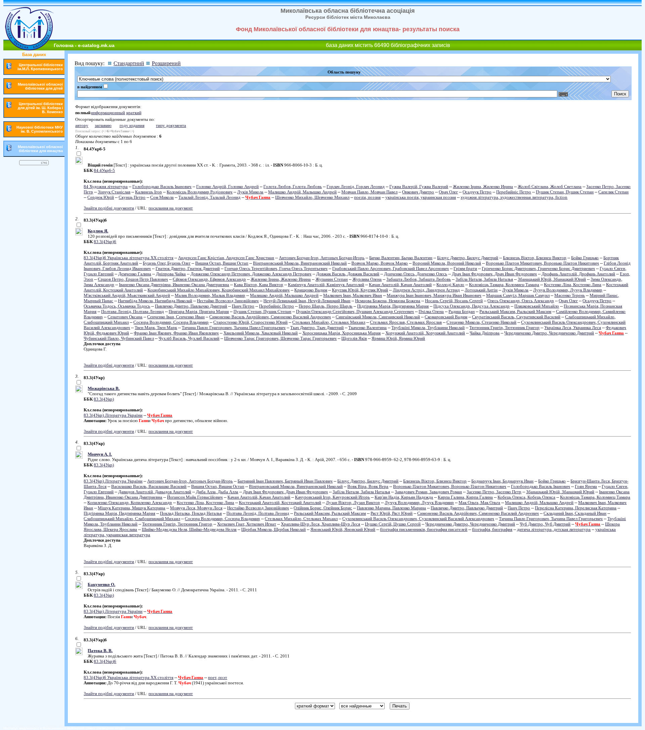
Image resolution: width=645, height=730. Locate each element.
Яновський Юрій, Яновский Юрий (342, 529)
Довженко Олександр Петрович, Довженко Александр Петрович (250, 273)
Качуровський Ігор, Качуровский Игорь (332, 497)
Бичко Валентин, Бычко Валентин (400, 257)
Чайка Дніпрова (485, 332)
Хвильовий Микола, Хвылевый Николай (260, 332)
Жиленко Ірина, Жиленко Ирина (483, 186)
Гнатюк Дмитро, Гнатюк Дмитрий (188, 268)
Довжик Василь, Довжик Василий (347, 273)
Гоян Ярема (586, 486)
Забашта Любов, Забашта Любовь (418, 279)
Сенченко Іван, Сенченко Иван (176, 316)
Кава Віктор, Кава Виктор (258, 284)
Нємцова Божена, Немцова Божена (387, 300)
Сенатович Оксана (125, 316)
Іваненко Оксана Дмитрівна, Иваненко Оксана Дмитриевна (174, 284)
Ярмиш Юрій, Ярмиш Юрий (398, 338)
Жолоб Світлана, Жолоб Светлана (550, 186)
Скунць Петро (132, 197)
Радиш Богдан (461, 311)
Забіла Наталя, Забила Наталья (484, 279)
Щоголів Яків (354, 338)
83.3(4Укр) (104, 399)
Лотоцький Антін (481, 289)
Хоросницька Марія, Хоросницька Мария (341, 332)
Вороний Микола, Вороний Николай (447, 263)
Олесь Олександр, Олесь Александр (520, 300)
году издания (132, 125)
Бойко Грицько (585, 257)
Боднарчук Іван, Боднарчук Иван (502, 481)
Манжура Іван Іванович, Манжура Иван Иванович (434, 295)
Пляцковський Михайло (536, 306)
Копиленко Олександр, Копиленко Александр (129, 502)
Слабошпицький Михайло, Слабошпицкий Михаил (132, 518)
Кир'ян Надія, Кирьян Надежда (404, 497)
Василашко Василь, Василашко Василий (148, 486)
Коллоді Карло (450, 284)
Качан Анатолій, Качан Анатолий (400, 284)
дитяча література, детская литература (554, 529)
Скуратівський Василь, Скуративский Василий (516, 316)
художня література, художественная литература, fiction (514, 197)
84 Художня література (106, 186)
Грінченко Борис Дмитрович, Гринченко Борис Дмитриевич (538, 268)
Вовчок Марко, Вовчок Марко (379, 263)
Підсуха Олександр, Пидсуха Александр (471, 306)
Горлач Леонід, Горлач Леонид (356, 186)
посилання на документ (170, 208)
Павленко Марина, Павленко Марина (391, 507)
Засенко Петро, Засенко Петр (494, 491)
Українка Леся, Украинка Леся (572, 327)
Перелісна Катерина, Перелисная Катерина (575, 507)
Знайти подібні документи (109, 208)
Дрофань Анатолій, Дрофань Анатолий (578, 273)
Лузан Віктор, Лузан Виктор (353, 502)
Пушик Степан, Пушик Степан (565, 191)
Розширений (166, 63)
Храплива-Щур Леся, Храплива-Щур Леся (320, 524)
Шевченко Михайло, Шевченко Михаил (312, 197)
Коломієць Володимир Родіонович (199, 191)
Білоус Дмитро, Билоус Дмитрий (467, 257)
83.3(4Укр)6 (105, 241)
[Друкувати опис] (79, 162)
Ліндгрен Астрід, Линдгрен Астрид (426, 289)
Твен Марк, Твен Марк (156, 327)
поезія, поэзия (367, 197)
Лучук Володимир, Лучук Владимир (567, 289)
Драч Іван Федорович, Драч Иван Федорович (494, 273)
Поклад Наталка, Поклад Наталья (191, 513)
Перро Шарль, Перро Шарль (325, 306)
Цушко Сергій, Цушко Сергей (393, 524)
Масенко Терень (569, 295)
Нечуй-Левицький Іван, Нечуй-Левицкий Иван (306, 300)
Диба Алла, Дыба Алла (217, 491)
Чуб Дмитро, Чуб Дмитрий (545, 524)
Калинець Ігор (148, 191)
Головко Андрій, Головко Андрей (227, 186)
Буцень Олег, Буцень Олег (166, 263)
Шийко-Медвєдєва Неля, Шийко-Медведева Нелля (189, 529)
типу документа (171, 125)
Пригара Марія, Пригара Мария (199, 311)
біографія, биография (492, 529)
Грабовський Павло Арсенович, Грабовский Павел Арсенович (390, 268)
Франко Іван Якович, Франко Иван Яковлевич (176, 332)
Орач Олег (448, 191)
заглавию (103, 125)
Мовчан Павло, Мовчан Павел (369, 191)
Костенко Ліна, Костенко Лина (572, 284)
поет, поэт (217, 677)
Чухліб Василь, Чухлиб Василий (189, 338)
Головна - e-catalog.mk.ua (84, 45)
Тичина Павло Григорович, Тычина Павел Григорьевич (234, 327)
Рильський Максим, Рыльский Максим (515, 311)
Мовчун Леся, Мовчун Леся (196, 507)
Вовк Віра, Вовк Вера (367, 486)
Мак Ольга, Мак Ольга (479, 502)
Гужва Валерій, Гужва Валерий (418, 186)
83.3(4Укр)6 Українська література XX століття (128, 257)
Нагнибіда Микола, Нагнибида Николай (155, 300)
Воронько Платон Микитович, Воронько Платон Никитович (542, 263)
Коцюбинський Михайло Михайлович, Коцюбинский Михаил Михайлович (218, 289)
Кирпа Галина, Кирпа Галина (465, 497)
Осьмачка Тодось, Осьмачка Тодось (117, 306)
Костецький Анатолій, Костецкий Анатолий (280, 502)
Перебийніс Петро (513, 191)
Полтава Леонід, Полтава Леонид (132, 311)
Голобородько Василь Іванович (161, 186)
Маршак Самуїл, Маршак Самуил (518, 295)
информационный (108, 112)
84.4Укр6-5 (104, 170)
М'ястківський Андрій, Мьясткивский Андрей (127, 295)
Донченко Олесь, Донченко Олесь (415, 273)
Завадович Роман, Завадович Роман (428, 491)
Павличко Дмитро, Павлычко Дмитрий (191, 306)
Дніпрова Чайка (171, 273)
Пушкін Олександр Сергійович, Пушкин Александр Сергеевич (355, 311)
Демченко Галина (134, 273)
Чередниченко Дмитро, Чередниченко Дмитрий (549, 332)
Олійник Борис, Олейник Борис (323, 507)
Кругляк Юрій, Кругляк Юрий (360, 289)
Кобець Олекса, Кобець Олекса (526, 497)
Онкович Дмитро (418, 191)
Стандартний (129, 63)
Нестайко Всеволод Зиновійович (228, 300)
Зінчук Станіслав (114, 191)
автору (81, 125)
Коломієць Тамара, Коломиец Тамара (504, 284)
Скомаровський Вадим (446, 316)
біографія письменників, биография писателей (423, 529)
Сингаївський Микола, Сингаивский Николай (378, 316)
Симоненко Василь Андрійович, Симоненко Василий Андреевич (270, 316)
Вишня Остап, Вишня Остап (221, 263)
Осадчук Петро (477, 191)
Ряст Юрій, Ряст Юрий (392, 513)
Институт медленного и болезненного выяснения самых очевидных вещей (64, 728)
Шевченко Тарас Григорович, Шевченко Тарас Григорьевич (280, 338)
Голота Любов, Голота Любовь (292, 186)
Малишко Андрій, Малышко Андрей (302, 191)
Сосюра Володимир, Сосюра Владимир (171, 322)
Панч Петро (243, 306)
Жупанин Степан (331, 279)
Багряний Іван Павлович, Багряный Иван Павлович (285, 481)
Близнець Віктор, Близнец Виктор (534, 257)
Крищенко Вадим (310, 289)
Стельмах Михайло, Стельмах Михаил (328, 322)
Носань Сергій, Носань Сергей (454, 300)
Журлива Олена (367, 279)
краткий (133, 112)
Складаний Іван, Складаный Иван (575, 513)
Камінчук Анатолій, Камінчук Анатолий (326, 284)
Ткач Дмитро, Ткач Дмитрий (317, 327)
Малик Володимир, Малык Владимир (210, 295)
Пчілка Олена (431, 311)
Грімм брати (465, 268)
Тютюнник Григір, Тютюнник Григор (504, 327)
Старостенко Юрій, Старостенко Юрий (250, 322)
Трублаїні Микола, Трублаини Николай (428, 327)
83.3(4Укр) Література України (113, 415)
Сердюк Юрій (100, 197)
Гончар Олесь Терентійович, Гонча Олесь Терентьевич (276, 268)
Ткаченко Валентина (367, 327)
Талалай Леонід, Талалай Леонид (209, 197)
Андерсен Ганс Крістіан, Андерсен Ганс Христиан (226, 257)
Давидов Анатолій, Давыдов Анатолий (154, 491)
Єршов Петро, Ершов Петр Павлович (133, 279)
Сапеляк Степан (613, 191)
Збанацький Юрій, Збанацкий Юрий (552, 279)
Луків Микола (250, 191)
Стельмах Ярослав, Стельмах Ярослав (406, 322)
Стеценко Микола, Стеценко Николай (481, 322)
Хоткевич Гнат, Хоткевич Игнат (246, 524)
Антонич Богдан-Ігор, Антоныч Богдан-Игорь (321, 257)
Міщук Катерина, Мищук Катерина (131, 507)
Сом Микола (162, 197)
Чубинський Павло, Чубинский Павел (119, 338)
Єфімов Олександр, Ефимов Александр (209, 279)
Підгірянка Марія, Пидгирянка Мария (393, 306)
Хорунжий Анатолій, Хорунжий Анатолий (425, 332)
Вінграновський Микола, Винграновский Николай (300, 263)
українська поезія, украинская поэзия (420, 197)
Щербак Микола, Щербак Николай (273, 529)
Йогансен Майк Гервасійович (195, 497)
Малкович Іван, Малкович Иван (352, 295)
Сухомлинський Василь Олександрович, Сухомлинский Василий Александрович (418, 518)
